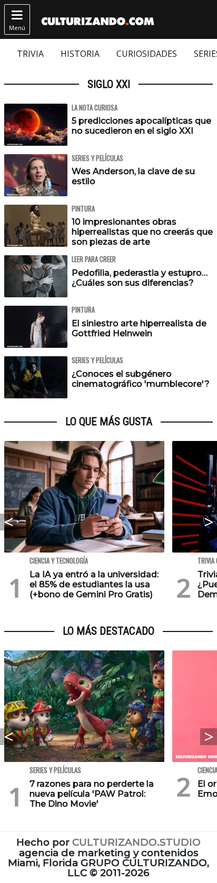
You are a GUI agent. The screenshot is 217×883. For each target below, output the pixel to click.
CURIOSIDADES (146, 53)
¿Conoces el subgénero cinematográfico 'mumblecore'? (141, 379)
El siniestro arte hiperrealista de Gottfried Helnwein (139, 328)
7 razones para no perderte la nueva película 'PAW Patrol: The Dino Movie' (91, 794)
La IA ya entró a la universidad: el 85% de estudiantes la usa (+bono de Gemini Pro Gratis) (94, 584)
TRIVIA (30, 53)
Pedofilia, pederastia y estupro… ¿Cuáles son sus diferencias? (140, 278)
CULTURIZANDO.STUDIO (136, 842)
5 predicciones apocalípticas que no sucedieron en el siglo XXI (141, 126)
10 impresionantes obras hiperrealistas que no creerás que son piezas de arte (142, 232)
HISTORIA (80, 53)
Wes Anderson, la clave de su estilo (133, 176)
